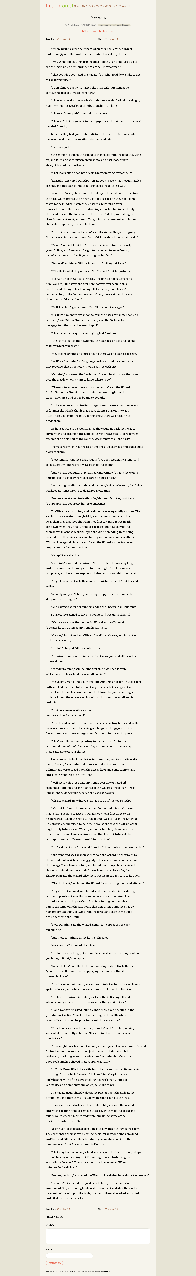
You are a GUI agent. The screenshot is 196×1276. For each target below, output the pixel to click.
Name (49, 1249)
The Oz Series (88, 6)
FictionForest (60, 6)
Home (77, 6)
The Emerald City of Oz (107, 6)
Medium (103, 31)
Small (95, 31)
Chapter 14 (125, 6)
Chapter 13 (63, 39)
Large (112, 31)
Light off (86, 31)
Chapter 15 (111, 39)
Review (50, 1224)
